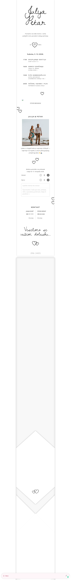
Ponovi (23, 261)
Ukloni (47, 122)
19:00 (25, 75)
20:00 (25, 83)
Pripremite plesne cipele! (36, 85)
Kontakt (35, 207)
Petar (35, 21)
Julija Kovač (29, 211)
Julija (35, 10)
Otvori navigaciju (35, 103)
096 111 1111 (29, 214)
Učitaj (40, 122)
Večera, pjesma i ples (38, 83)
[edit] (53, 117)
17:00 (25, 59)
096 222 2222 (41, 214)
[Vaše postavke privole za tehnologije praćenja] (68, 577)
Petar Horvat (41, 211)
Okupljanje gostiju (37, 59)
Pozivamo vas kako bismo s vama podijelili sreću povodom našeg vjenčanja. (35, 35)
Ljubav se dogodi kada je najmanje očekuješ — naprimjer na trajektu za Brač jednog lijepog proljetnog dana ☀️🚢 (35, 150)
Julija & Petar (35, 117)
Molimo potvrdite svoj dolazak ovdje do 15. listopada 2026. (35, 170)
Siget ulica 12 (33, 61)
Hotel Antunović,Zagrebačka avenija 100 (36, 77)
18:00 (25, 66)
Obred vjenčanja (35, 66)
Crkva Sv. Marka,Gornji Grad (33, 69)
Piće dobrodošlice (37, 75)
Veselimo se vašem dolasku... (36, 231)
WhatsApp (31, 218)
